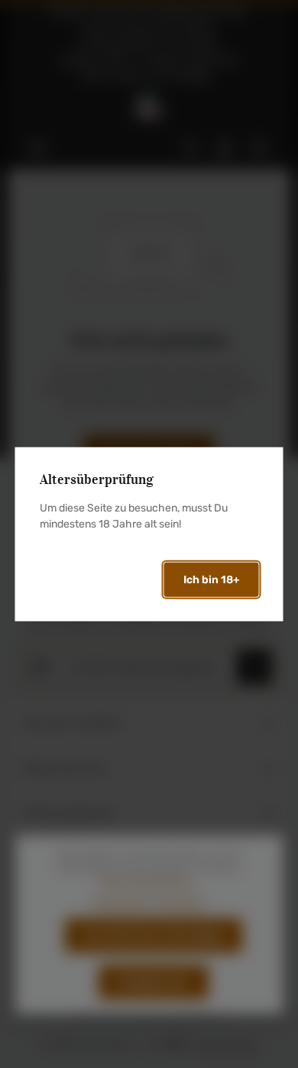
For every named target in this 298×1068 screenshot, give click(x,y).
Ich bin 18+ (211, 579)
